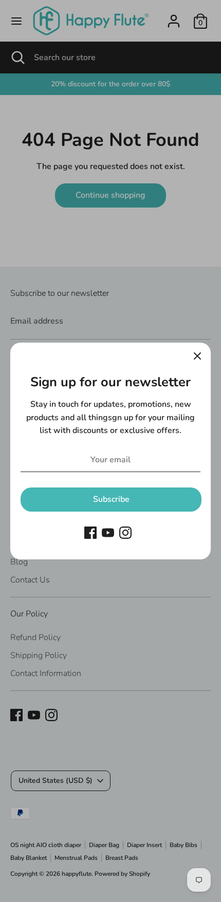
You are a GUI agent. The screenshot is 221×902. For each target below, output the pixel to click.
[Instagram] (125, 533)
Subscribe (111, 499)
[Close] (197, 356)
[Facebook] (90, 533)
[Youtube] (108, 533)
